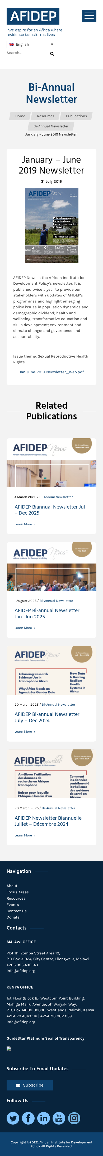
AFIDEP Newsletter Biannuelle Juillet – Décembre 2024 (48, 822)
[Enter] (52, 54)
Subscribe (33, 1085)
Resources (16, 898)
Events (13, 904)
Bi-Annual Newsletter (51, 94)
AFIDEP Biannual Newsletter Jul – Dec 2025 (50, 511)
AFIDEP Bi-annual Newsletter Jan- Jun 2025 (47, 614)
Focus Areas (18, 892)
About (12, 885)
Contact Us (17, 911)
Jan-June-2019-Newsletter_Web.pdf (51, 372)
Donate (13, 917)
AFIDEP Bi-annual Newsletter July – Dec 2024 (47, 718)
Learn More (23, 524)
